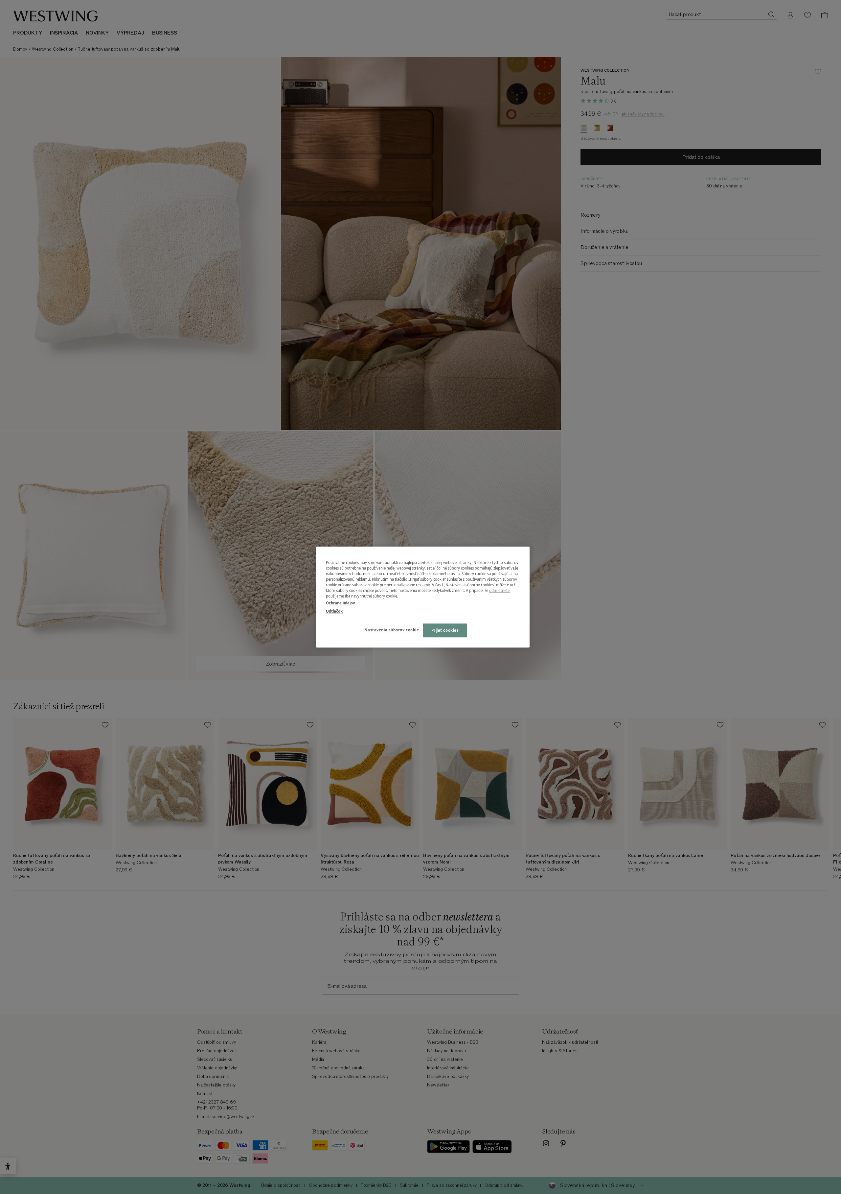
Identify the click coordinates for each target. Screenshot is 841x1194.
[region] (423, 597)
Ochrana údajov (340, 602)
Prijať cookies (445, 630)
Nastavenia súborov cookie (391, 629)
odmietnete (499, 590)
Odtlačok (334, 611)
